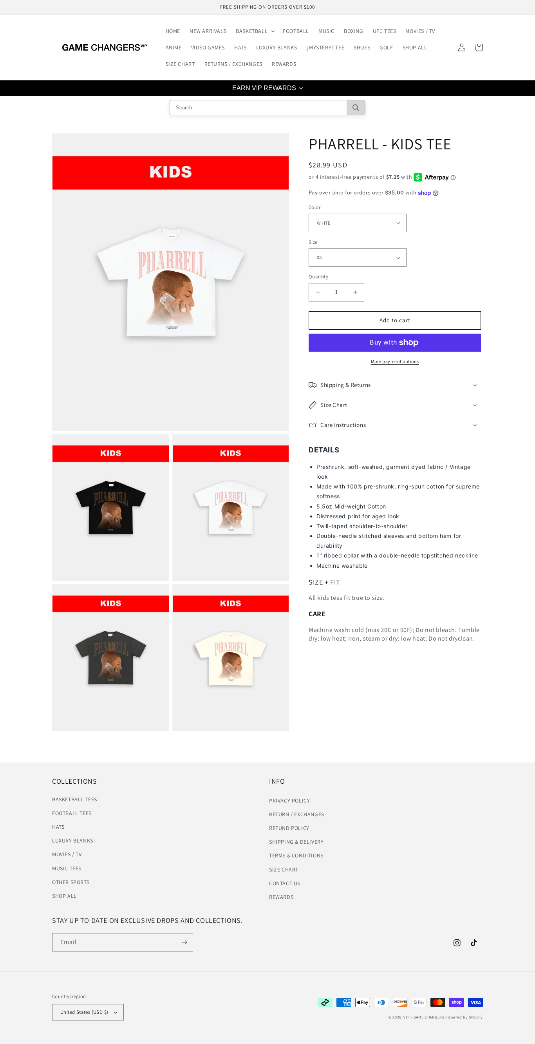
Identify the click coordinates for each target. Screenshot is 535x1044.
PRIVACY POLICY (289, 800)
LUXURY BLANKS (72, 840)
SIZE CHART (283, 869)
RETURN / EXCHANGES (296, 814)
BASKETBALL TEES (74, 799)
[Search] (356, 107)
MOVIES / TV (67, 854)
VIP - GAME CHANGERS (423, 1017)
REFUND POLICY (289, 828)
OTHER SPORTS (70, 882)
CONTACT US (284, 883)
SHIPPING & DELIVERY (296, 841)
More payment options (395, 361)
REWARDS (281, 897)
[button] (254, 31)
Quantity (318, 276)
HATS (58, 826)
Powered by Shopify (464, 1017)
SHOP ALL (64, 895)
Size (313, 242)
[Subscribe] (184, 942)
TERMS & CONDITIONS (296, 855)
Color (314, 207)
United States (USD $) (84, 1012)
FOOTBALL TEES (72, 813)
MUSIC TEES (66, 868)
